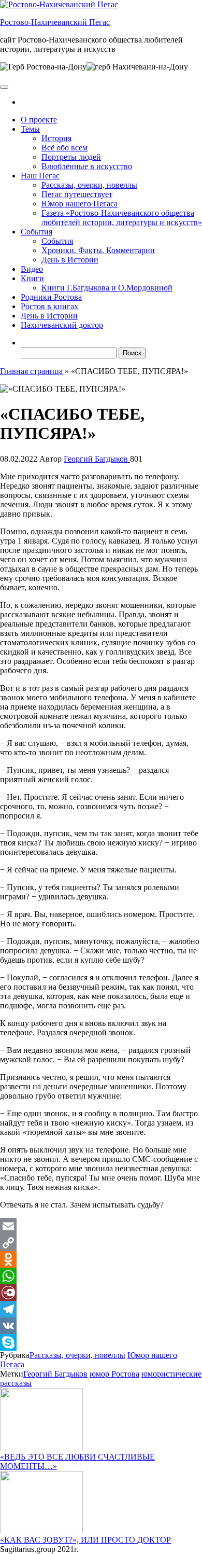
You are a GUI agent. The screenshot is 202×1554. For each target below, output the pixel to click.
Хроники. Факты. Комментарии (98, 250)
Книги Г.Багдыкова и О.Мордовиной (106, 287)
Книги (32, 278)
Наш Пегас (40, 175)
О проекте (39, 119)
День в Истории (69, 259)
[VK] (101, 1325)
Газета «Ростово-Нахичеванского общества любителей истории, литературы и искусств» (121, 218)
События (36, 231)
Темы (30, 128)
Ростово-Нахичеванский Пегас (55, 22)
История (56, 138)
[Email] (101, 1226)
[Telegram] (101, 1309)
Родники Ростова (51, 297)
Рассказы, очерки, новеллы (89, 185)
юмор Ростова (114, 1373)
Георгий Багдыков (97, 458)
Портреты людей (71, 156)
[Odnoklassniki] (101, 1259)
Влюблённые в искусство (86, 166)
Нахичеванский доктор (62, 325)
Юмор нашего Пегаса (79, 203)
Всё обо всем (64, 147)
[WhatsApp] (101, 1276)
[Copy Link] (101, 1242)
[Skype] (101, 1342)
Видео (32, 269)
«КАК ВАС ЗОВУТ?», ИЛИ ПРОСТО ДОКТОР (85, 1539)
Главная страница (31, 371)
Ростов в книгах (49, 306)
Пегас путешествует (76, 194)
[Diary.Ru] (101, 1292)
